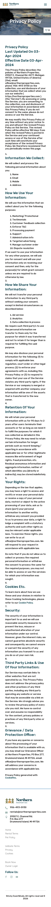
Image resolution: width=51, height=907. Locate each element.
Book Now (10, 862)
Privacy (9, 849)
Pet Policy (10, 837)
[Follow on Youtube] (17, 877)
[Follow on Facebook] (6, 877)
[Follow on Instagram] (11, 877)
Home (8, 829)
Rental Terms (11, 833)
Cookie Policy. (26, 602)
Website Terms (12, 846)
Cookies (9, 853)
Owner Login (11, 866)
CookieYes (10, 777)
